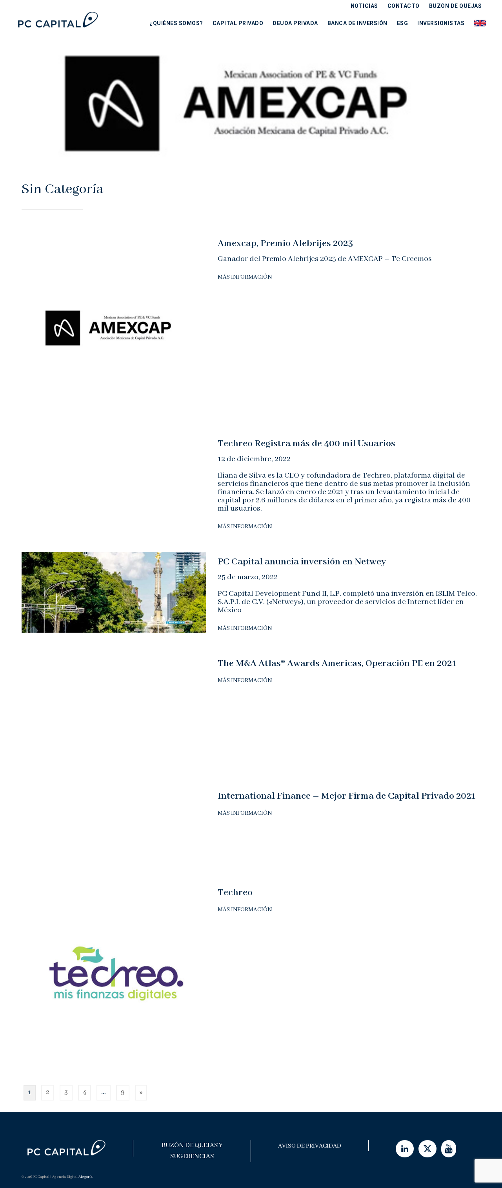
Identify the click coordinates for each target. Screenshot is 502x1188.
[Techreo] (114, 974)
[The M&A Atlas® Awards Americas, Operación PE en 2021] (114, 712)
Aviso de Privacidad (309, 1146)
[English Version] (477, 23)
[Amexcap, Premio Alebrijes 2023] (114, 325)
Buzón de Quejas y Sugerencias (192, 1151)
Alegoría (85, 1177)
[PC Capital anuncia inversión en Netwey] (114, 592)
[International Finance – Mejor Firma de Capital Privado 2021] (114, 826)
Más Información (245, 277)
